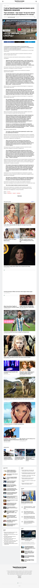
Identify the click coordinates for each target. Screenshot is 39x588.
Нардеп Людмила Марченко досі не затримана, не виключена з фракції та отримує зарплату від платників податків (29, 512)
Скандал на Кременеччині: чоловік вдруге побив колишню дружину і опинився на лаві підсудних (11, 504)
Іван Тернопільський (11, 17)
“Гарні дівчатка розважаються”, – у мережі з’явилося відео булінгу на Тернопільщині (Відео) (29, 507)
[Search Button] (36, 1)
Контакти (19, 576)
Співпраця (19, 577)
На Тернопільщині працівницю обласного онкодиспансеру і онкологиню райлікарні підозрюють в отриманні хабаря (11, 543)
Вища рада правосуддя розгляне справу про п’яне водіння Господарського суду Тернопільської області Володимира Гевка (29, 517)
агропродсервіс (9, 193)
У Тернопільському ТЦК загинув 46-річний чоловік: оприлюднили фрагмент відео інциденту (20, 458)
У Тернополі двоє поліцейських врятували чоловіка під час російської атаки (12, 508)
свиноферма (18, 193)
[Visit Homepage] (19, 1)
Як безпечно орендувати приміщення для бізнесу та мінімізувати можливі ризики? (8, 458)
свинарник (14, 193)
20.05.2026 (27, 461)
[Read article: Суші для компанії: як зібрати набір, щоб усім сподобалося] (4, 475)
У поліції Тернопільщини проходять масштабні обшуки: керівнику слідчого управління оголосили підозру (12, 489)
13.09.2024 (17, 17)
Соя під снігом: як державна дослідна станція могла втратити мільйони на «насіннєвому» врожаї (12, 493)
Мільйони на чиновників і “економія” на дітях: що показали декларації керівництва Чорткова (12, 525)
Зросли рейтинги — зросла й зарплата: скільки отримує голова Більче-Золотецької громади (12, 521)
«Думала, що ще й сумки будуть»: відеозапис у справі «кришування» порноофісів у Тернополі (11, 485)
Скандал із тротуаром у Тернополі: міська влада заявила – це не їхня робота (29, 560)
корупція (27, 455)
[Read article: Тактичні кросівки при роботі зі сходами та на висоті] (4, 501)
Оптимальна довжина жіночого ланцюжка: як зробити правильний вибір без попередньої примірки (11, 471)
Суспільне (8, 191)
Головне (6, 455)
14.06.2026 (5, 460)
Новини (8, 5)
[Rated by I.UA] (19, 583)
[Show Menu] (2, 1)
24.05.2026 (16, 460)
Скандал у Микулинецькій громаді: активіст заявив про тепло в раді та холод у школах (29, 556)
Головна (5, 5)
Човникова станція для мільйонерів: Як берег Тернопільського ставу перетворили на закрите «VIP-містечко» (12, 497)
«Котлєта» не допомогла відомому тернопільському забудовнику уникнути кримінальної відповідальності (29, 522)
